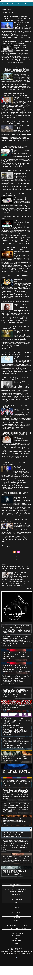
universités (21, 89)
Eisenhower (5, 482)
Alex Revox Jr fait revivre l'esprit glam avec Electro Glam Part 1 (14, 707)
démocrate (5, 424)
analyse (11, 422)
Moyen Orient (16, 912)
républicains (24, 270)
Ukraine (4, 37)
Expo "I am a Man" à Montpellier (16, 171)
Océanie (16, 920)
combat (16, 481)
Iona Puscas (18, 485)
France (16, 188)
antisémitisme (14, 57)
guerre (16, 35)
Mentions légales (16, 933)
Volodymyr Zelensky (24, 37)
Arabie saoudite (14, 237)
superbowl (21, 539)
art (20, 57)
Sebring (10, 297)
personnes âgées (14, 399)
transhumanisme (7, 488)
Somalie (20, 243)
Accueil (4, 9)
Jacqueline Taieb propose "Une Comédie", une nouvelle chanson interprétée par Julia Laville (16, 821)
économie (9, 114)
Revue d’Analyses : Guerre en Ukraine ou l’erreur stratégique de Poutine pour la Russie (15, 18)
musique (4, 61)
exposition (10, 188)
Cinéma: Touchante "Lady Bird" (16, 302)
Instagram (21, 268)
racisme (4, 62)
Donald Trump (26, 265)
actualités (13, 235)
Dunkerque (24, 512)
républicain (16, 427)
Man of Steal (11, 515)
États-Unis (5, 35)
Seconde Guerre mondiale (15, 62)
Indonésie (23, 240)
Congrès (4, 140)
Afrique (24, 235)
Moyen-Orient (10, 242)
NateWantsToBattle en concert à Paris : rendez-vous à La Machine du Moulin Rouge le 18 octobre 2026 (16, 859)
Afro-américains (6, 186)
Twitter (26, 271)
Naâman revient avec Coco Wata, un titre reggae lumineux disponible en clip (16, 758)
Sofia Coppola (11, 322)
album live (5, 510)
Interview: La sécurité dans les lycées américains (15, 327)
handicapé (28, 396)
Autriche (19, 536)
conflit (8, 371)
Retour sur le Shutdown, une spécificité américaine (15, 122)
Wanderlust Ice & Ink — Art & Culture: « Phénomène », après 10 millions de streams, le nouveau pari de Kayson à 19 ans (16, 668)
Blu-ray (10, 512)
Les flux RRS (16, 941)
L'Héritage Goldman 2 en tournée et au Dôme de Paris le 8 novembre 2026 (16, 720)
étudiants (27, 266)
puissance (13, 373)
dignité (17, 394)
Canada (4, 239)
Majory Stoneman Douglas (14, 347)
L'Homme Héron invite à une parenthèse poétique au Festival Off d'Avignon (14, 873)
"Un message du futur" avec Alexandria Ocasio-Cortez (14, 147)
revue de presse (6, 212)
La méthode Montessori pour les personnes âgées (14, 378)
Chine (13, 111)
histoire (23, 59)
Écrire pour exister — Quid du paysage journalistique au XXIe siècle (15, 568)
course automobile (7, 294)
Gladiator (24, 513)
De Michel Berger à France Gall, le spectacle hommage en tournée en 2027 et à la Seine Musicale (16, 782)
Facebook (5, 268)
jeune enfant (5, 398)
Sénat (26, 140)
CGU (16, 930)
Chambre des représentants (21, 138)
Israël (3, 242)
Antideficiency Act (7, 138)
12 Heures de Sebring (8, 293)
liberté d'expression (25, 86)
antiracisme (5, 57)
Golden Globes (20, 319)
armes (19, 343)
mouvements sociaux (15, 189)
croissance (22, 112)
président (9, 427)
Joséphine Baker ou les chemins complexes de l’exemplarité (16, 42)
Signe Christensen (13, 271)
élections (9, 425)
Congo (14, 239)
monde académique (14, 87)
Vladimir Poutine (12, 37)
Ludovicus (23, 188)
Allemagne (12, 510)
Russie (26, 35)
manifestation (6, 270)
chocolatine (15, 453)
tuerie (21, 271)
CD (14, 512)
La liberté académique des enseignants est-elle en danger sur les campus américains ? (15, 70)
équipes (25, 536)
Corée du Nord (24, 453)
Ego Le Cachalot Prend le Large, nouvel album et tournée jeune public (14, 834)
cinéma (11, 317)
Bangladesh (26, 237)
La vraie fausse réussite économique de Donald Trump (14, 94)
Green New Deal (14, 165)
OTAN (21, 35)
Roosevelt (5, 166)
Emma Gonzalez (7, 266)
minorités (4, 87)
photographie (27, 189)
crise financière (13, 112)
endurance (17, 294)
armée (11, 481)
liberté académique (12, 86)
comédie (17, 317)
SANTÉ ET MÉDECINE (16, 892)
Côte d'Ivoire (21, 239)
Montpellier (5, 189)
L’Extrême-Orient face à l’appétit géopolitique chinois (16, 353)
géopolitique (5, 373)
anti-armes (12, 343)
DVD (3, 513)
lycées (28, 268)
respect (4, 401)
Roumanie (5, 243)
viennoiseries (11, 458)
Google (19, 482)
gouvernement (13, 268)
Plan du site (16, 936)
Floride (4, 296)
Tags (9, 9)
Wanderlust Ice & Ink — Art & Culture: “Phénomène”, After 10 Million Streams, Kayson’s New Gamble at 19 (16, 655)
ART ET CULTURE (16, 886)
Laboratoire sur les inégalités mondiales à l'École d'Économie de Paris (15, 115)
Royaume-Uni (13, 243)
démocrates (17, 265)
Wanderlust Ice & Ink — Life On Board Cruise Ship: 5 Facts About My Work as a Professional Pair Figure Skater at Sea (16, 680)
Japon (3, 456)
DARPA (22, 481)
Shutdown (5, 142)
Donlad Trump (12, 140)
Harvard (22, 425)
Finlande (17, 538)
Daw (27, 163)
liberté (28, 59)
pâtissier (19, 456)
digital (17, 512)
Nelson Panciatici (12, 296)
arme (10, 265)
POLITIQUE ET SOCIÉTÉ (17, 884)
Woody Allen (19, 322)
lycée (3, 347)
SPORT (16, 902)
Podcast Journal (16, 3)
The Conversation (11, 89)
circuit (25, 293)
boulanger (27, 451)
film (8, 319)
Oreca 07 (21, 296)
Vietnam (18, 458)
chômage (19, 111)
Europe (11, 35)
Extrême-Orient (22, 371)
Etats (14, 266)
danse (3, 59)
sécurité (4, 271)
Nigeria (17, 242)
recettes (25, 456)
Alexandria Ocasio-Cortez (9, 163)
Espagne (28, 239)
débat (10, 455)
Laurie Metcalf (18, 320)
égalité (4, 396)
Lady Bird (10, 320)
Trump (12, 428)
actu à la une (5, 235)
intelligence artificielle (8, 484)
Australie (11, 394)
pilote (26, 296)
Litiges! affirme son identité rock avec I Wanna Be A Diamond (16, 772)
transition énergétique (15, 166)
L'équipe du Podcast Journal (16, 928)
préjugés (25, 61)
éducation (10, 84)
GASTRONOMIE (16, 894)
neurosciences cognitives (9, 487)
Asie (21, 237)
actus (3, 211)
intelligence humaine (8, 485)
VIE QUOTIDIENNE (16, 899)
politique (20, 487)
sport (15, 539)
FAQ (16, 938)
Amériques (21, 163)
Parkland (17, 270)
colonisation (25, 57)
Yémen (26, 243)
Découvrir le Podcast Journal (16, 925)
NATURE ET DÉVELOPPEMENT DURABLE (16, 889)
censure (4, 84)
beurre (21, 451)
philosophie (24, 399)
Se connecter (16, 943)
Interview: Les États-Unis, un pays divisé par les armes (14, 249)
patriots (10, 539)
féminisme (17, 59)
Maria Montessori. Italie (17, 398)
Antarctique (12, 370)
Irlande (29, 240)
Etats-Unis (17, 211)
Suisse (9, 401)
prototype (4, 297)
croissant (4, 455)
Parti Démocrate (25, 165)
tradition (4, 458)
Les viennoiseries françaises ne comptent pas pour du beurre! (16, 434)
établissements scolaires (12, 345)
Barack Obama (6, 111)
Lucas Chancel (10, 117)
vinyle (24, 515)
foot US (23, 538)
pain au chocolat (11, 456)
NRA (12, 270)
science (26, 487)
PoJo (20, 61)
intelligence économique (22, 484)
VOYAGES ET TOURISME (16, 897)
